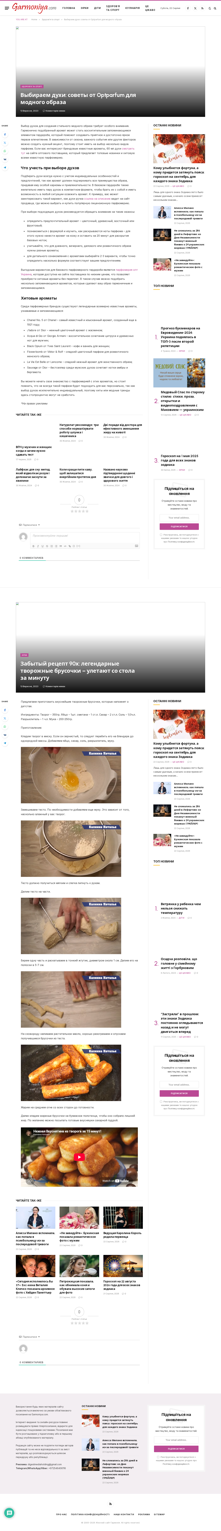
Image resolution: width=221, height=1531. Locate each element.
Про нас (61, 1514)
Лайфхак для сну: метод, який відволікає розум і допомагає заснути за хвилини (33, 475)
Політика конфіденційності (90, 1514)
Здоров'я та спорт (32, 86)
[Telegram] (5, 167)
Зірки (84, 8)
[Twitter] (5, 142)
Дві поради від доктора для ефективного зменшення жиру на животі (122, 428)
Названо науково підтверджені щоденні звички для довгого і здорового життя (119, 475)
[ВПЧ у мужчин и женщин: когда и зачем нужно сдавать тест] (35, 432)
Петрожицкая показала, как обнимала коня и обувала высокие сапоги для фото (77, 1287)
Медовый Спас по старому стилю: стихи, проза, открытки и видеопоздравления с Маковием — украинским (182, 401)
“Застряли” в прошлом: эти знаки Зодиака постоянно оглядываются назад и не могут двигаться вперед (182, 1023)
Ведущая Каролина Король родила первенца (122, 1234)
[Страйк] (47, 546)
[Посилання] (69, 546)
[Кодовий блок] (65, 546)
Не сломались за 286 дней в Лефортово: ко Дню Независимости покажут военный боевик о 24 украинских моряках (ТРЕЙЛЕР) (189, 239)
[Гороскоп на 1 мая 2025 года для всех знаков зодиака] (179, 436)
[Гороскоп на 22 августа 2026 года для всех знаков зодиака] (123, 1266)
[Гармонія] (34, 8)
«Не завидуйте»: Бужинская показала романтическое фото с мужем (188, 265)
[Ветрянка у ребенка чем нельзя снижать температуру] (179, 884)
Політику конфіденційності (181, 542)
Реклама (144, 1514)
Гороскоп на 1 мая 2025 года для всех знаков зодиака (179, 460)
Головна (68, 8)
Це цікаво (150, 8)
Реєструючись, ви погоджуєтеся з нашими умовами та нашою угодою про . (180, 538)
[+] (78, 546)
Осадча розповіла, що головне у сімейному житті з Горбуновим (179, 963)
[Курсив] (38, 546)
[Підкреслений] (42, 546)
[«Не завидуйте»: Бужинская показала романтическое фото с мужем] (162, 264)
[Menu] (7, 8)
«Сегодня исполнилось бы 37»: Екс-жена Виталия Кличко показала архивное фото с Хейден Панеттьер (35, 1287)
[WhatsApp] (5, 151)
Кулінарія (132, 8)
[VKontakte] (5, 159)
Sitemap (159, 1514)
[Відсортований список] (51, 546)
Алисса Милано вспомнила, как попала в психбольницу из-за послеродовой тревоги (189, 213)
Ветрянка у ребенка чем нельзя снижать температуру (181, 908)
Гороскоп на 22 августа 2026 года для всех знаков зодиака (121, 1285)
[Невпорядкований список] (56, 546)
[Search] (214, 8)
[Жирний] (33, 546)
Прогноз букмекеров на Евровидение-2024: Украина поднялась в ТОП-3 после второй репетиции (180, 337)
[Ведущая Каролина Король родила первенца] (123, 1218)
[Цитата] (60, 546)
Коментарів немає (55, 110)
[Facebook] (5, 134)
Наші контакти (124, 1514)
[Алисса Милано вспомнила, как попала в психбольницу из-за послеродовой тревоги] (162, 212)
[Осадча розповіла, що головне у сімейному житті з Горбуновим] (179, 939)
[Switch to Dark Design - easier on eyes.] (210, 8)
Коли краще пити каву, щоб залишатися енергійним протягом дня (78, 473)
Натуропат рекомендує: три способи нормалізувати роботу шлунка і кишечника (79, 430)
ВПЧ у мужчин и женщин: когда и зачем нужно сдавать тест (34, 450)
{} (74, 546)
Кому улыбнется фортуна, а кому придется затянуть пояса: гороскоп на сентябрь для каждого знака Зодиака (178, 174)
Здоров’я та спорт (113, 8)
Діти (97, 8)
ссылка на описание (97, 198)
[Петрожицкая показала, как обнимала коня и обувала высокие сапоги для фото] (79, 1266)
